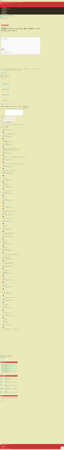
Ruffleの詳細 (3, 357)
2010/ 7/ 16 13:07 (5, 307)
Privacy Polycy (4, 446)
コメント (3, 115)
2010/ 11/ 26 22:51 (5, 193)
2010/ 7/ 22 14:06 (5, 258)
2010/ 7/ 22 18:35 (5, 243)
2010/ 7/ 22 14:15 (5, 250)
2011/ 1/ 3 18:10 (5, 186)
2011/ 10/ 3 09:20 (5, 159)
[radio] (21, 41)
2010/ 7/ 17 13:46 (5, 286)
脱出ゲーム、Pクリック (5, 25)
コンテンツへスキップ (3, 1)
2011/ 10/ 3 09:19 (5, 166)
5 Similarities (6, 377)
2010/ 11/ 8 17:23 (5, 200)
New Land (6, 391)
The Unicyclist (6, 381)
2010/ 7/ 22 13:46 (5, 266)
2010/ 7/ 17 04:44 (5, 293)
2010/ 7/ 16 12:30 (5, 315)
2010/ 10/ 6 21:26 (5, 214)
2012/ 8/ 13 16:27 (5, 136)
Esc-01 (5, 384)
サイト (2, 120)
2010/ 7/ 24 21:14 (5, 236)
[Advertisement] (20, 21)
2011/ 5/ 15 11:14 (5, 173)
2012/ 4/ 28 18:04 (5, 144)
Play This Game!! (3, 72)
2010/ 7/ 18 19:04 (5, 273)
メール (2, 118)
